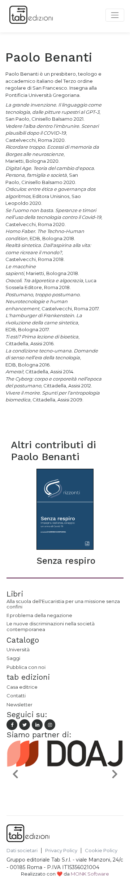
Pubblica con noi (26, 667)
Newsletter (19, 704)
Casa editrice (22, 687)
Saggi (13, 658)
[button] (15, 773)
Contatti (16, 695)
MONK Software (90, 874)
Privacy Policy (61, 850)
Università (18, 649)
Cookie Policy (101, 850)
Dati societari (22, 850)
